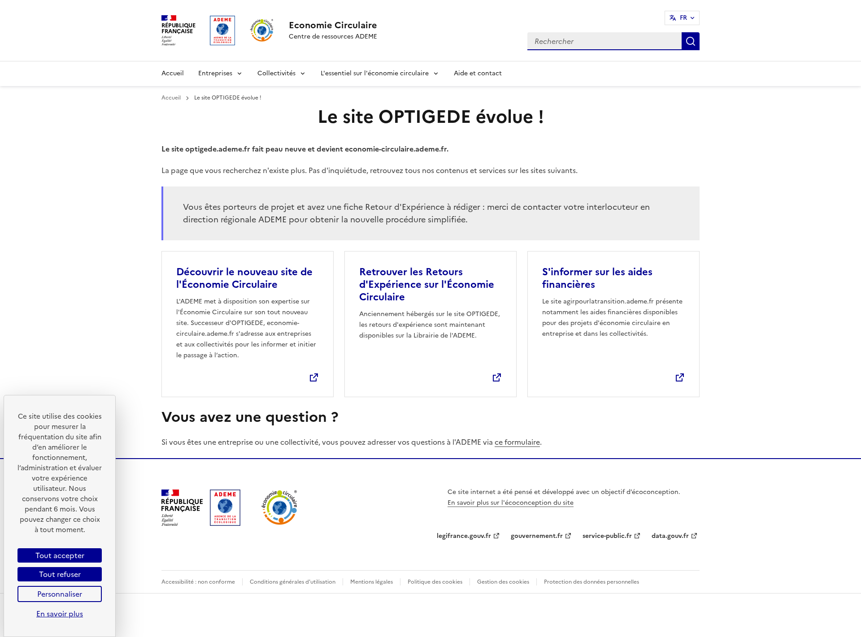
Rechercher (691, 41)
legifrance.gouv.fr (464, 536)
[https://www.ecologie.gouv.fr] (182, 523)
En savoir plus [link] (59, 613)
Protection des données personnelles (591, 582)
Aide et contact (478, 73)
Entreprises (215, 73)
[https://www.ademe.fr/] (225, 523)
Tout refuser (60, 574)
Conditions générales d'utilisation (292, 582)
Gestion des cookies (503, 582)
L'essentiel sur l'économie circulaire (375, 73)
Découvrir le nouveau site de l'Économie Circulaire (244, 278)
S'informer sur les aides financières (597, 278)
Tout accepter (59, 555)
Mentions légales (371, 582)
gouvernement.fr (537, 536)
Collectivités (276, 73)
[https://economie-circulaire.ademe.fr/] (280, 523)
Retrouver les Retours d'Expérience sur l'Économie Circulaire (426, 284)
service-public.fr (607, 536)
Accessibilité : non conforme (198, 582)
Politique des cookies (435, 582)
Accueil (172, 73)
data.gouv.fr (670, 536)
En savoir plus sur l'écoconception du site (511, 502)
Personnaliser (59, 594)
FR (683, 17)
